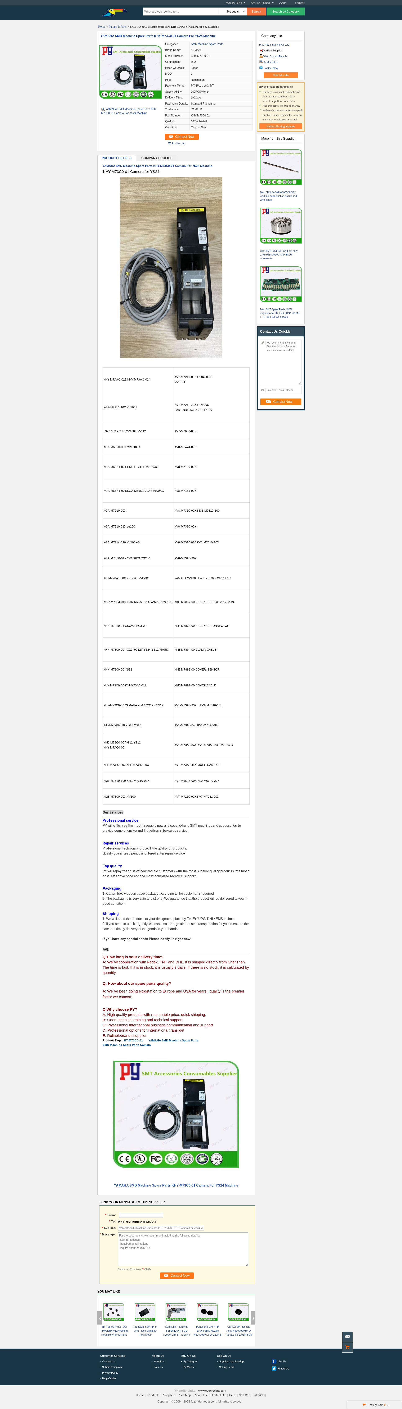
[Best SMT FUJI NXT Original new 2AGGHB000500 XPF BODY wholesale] (281, 226)
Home (101, 26)
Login (283, 2)
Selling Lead (226, 1367)
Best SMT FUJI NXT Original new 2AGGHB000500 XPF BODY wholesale (279, 254)
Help (232, 1395)
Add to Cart (179, 143)
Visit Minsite (281, 75)
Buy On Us (188, 1355)
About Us (158, 1355)
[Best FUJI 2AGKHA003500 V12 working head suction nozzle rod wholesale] (281, 167)
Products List (270, 62)
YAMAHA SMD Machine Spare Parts (173, 1040)
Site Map (185, 1395)
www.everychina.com (212, 1390)
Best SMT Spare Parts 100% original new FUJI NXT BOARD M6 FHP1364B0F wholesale (279, 313)
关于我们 (245, 1395)
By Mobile (189, 1367)
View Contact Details (275, 56)
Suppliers (169, 1395)
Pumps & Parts (117, 26)
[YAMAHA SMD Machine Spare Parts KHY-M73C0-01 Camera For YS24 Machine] (130, 102)
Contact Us (108, 1361)
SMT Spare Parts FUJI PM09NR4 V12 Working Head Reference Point (114, 1330)
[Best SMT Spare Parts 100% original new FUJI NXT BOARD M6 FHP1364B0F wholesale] (281, 284)
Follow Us (283, 1368)
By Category (190, 1361)
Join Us (158, 1367)
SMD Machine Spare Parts (207, 44)
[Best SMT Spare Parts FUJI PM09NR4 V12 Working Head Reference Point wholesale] (113, 1313)
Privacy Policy (110, 1372)
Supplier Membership (231, 1361)
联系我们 (260, 1395)
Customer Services (112, 1355)
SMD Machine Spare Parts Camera (127, 1044)
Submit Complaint (112, 1367)
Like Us (282, 1361)
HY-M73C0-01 (133, 1040)
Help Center (109, 1378)
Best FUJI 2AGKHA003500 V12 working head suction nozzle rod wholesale (278, 196)
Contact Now (185, 136)
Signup (300, 2)
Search (256, 11)
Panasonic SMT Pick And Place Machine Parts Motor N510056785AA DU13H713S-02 (145, 1334)
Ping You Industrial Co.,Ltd (274, 44)
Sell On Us (224, 1355)
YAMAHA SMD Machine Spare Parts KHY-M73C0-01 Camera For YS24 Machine (158, 36)
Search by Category (285, 11)
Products (153, 1395)
